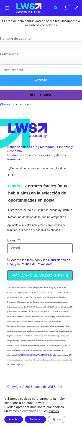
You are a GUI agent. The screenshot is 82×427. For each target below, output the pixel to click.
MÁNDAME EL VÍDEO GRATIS (39, 275)
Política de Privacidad (36, 264)
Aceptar (13, 419)
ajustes (54, 411)
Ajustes (57, 419)
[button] (7, 8)
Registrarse (41, 95)
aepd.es (19, 365)
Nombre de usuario (15, 38)
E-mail (12, 240)
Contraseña (9, 54)
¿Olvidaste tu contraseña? (15, 104)
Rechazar (35, 419)
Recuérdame (13, 70)
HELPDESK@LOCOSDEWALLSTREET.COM (34, 355)
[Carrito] (67, 8)
